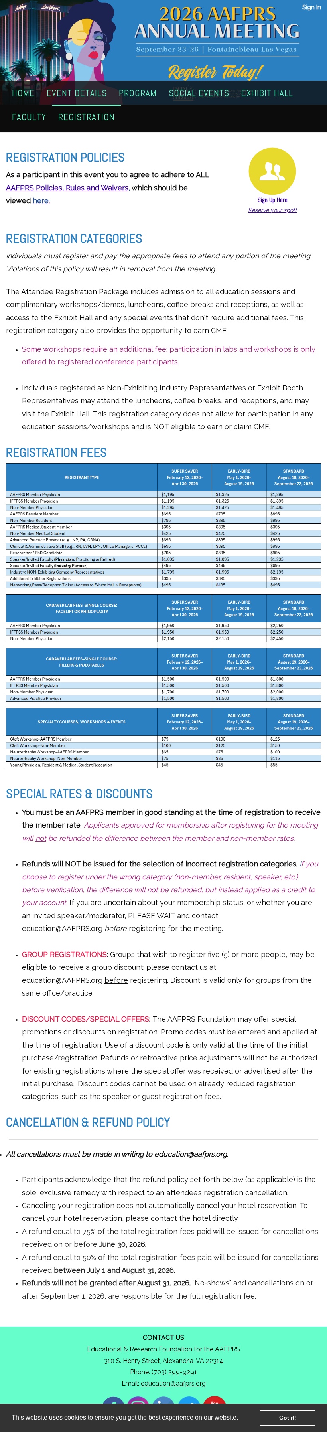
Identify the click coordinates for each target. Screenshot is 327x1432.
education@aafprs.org (173, 1383)
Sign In (311, 7)
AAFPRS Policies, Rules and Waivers (67, 188)
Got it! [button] (287, 1417)
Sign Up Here (273, 200)
